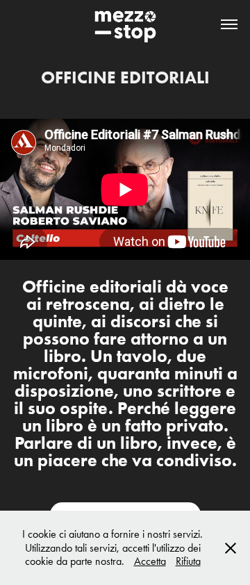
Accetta (150, 561)
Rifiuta (188, 561)
